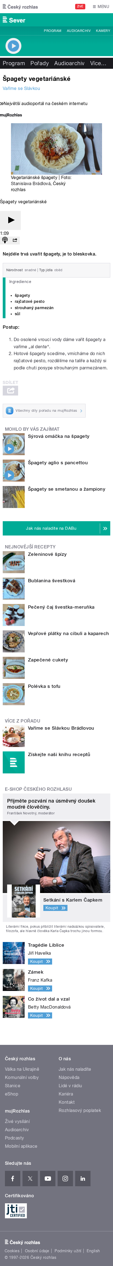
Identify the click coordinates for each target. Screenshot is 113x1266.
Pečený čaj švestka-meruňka (61, 607)
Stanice (12, 1085)
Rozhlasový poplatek (80, 1110)
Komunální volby (22, 1077)
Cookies (12, 1251)
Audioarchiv (79, 31)
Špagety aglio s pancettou (58, 462)
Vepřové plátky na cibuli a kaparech (68, 633)
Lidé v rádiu (70, 1085)
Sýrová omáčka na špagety (59, 436)
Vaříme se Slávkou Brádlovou (61, 728)
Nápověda (69, 1077)
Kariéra (66, 1094)
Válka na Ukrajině (22, 1069)
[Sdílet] (15, 241)
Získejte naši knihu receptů (59, 754)
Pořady (39, 63)
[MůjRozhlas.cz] (11, 115)
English (93, 1251)
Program (52, 31)
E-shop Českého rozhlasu (38, 789)
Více (98, 63)
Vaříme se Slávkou (21, 88)
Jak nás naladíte (75, 1069)
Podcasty (14, 1138)
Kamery (103, 31)
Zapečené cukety (48, 660)
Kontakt (67, 1102)
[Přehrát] (10, 220)
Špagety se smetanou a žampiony (66, 489)
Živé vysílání (17, 1121)
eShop (11, 1094)
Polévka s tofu (44, 686)
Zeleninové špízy (47, 554)
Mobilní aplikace (21, 1146)
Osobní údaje (37, 1251)
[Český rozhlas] (20, 6)
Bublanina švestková (51, 580)
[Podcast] (5, 241)
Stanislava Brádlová (30, 183)
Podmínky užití (68, 1251)
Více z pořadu (22, 721)
